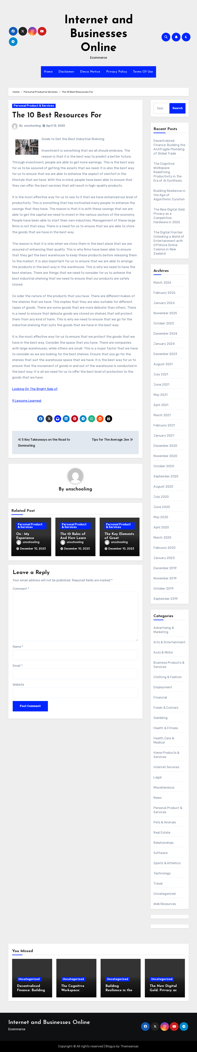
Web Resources (165, 904)
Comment (21, 589)
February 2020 (164, 548)
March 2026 (162, 282)
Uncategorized (165, 894)
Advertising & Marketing (164, 630)
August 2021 (163, 364)
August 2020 (163, 486)
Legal (158, 777)
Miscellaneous (164, 787)
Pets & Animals (165, 822)
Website (18, 684)
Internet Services (166, 767)
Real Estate (162, 832)
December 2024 (165, 333)
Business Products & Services (169, 665)
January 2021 (164, 435)
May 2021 (161, 395)
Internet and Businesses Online (98, 34)
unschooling (32, 125)
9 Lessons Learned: (27, 401)
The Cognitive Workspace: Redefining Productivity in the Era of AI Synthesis (168, 172)
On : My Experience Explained (25, 538)
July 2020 (161, 497)
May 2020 (161, 517)
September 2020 (166, 476)
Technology (162, 873)
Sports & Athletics (167, 863)
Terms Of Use (143, 71)
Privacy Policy (116, 71)
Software (161, 853)
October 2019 (163, 588)
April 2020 (161, 527)
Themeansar (129, 1046)
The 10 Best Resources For (57, 115)
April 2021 (161, 405)
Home (48, 71)
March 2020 (162, 537)
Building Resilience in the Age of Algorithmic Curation (169, 195)
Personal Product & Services (34, 105)
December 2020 (165, 446)
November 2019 (165, 578)
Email (18, 666)
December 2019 (165, 568)
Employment (163, 687)
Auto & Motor (163, 652)
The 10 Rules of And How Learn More (73, 538)
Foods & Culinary (166, 707)
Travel (158, 883)
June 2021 (161, 384)
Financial (160, 697)
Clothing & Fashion (168, 677)
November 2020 (165, 456)
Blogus (110, 1046)
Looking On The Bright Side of (35, 389)
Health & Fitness (166, 728)
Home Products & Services (166, 755)
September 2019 (166, 599)
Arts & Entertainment (169, 642)
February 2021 (164, 425)
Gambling (161, 718)
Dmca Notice (90, 71)
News (158, 798)
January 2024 (164, 344)
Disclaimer (66, 71)
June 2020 (162, 507)
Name (18, 646)
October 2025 (164, 323)
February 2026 (164, 293)
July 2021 (161, 374)
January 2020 (164, 558)
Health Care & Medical (164, 740)
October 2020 (164, 466)
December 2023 (165, 354)
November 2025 (165, 313)
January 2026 (164, 303)
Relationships (164, 843)
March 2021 (162, 415)
